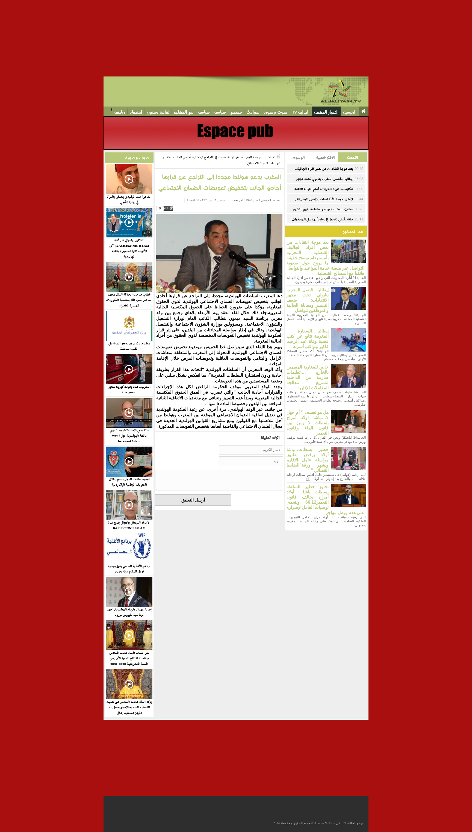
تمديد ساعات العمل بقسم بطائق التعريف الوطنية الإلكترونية (129, 482)
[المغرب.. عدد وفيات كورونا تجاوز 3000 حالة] (129, 369)
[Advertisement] (308, 38)
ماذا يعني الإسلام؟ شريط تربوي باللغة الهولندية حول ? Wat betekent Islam (129, 436)
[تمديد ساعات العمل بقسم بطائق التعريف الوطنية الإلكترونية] (129, 462)
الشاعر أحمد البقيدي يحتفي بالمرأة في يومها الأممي (129, 199)
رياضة (119, 112)
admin (277, 200)
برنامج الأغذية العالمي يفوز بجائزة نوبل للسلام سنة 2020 (129, 568)
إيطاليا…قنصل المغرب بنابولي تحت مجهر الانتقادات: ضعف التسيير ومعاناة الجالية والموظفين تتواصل (308, 300)
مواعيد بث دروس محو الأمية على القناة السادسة (129, 346)
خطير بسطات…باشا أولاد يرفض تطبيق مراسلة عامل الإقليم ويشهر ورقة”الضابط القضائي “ (308, 460)
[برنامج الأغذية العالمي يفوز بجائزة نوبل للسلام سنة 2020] (129, 548)
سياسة (220, 112)
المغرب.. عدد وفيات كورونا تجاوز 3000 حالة (129, 389)
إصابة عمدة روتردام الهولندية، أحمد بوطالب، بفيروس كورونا (129, 612)
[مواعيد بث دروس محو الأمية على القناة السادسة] (129, 326)
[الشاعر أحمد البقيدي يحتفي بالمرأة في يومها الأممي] (129, 179)
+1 (166, 208)
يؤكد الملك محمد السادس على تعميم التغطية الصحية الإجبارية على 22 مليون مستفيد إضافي (129, 707)
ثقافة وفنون (157, 112)
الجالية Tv (300, 112)
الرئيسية (349, 112)
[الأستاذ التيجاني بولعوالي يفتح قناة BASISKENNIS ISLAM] (129, 505)
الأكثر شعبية (325, 157)
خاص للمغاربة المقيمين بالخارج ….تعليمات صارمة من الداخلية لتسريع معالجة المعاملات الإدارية (308, 377)
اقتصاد (135, 112)
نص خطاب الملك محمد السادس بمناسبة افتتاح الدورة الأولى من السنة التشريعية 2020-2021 (129, 658)
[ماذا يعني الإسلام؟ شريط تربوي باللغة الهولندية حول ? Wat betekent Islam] (129, 413)
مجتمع (236, 112)
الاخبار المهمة (326, 112)
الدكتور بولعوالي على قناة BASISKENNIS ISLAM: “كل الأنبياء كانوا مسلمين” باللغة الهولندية (129, 248)
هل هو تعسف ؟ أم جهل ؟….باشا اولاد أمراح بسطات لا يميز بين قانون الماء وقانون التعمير (308, 422)
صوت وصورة (275, 112)
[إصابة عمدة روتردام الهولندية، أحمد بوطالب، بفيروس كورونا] (129, 592)
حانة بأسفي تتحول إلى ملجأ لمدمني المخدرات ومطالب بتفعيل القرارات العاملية (327, 223)
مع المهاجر (184, 112)
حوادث (252, 112)
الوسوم (298, 157)
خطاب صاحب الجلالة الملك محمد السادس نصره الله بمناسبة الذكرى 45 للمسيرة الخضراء (129, 300)
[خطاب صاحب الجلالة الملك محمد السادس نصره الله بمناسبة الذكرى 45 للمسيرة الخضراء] (129, 277)
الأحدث (352, 157)
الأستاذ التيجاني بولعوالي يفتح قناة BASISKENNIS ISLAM (129, 525)
